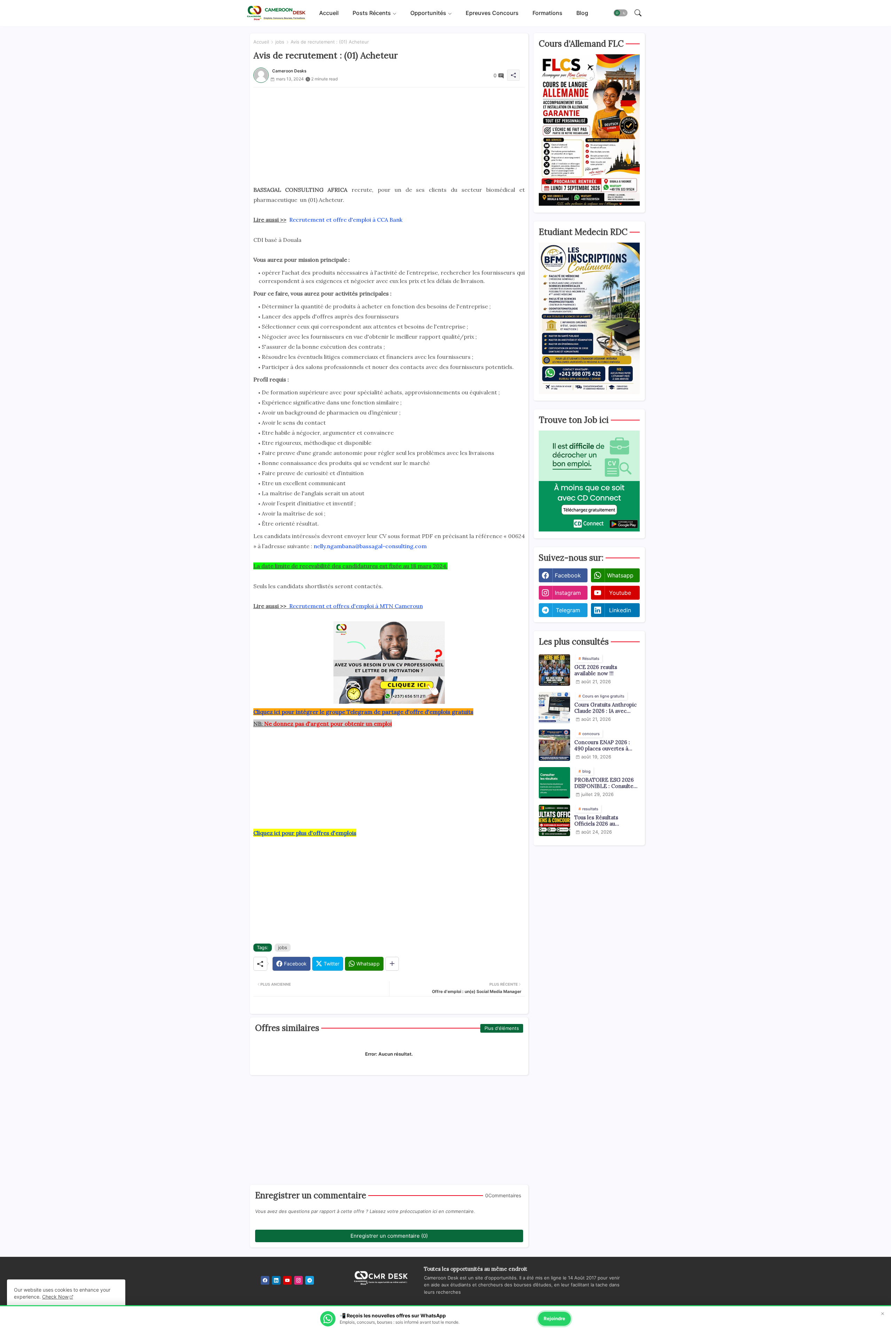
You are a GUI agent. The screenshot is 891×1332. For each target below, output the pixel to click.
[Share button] (392, 964)
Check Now (55, 1297)
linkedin (620, 610)
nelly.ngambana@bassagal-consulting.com (370, 546)
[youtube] (287, 1280)
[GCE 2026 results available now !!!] (554, 670)
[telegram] (309, 1280)
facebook (568, 575)
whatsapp (620, 575)
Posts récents (372, 12)
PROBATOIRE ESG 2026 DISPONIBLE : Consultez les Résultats (605, 783)
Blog (582, 12)
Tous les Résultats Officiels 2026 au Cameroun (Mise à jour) (603, 820)
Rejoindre (554, 1318)
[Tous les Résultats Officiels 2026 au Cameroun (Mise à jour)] (554, 820)
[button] (621, 13)
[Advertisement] (389, 136)
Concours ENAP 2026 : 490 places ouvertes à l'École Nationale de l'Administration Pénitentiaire (602, 745)
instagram (568, 592)
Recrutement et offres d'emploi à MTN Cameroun (356, 605)
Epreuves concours (492, 12)
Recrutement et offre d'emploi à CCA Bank (345, 219)
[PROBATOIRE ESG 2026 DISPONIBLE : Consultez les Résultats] (554, 782)
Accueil (329, 12)
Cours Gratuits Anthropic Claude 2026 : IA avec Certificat (605, 708)
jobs (279, 42)
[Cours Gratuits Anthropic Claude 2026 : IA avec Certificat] (554, 707)
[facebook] (265, 1280)
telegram (568, 610)
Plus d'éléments (501, 1028)
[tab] (329, 13)
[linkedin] (276, 1280)
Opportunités (428, 12)
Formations (547, 12)
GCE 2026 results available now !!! (595, 670)
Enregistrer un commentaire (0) (389, 1235)
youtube (620, 592)
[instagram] (298, 1280)
